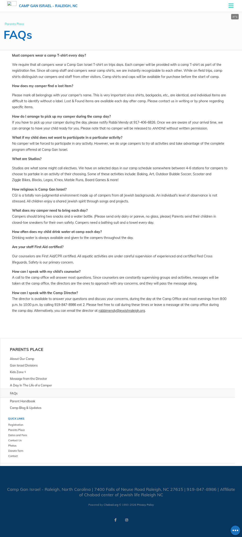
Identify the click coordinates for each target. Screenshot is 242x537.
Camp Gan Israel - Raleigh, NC (48, 6)
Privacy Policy (145, 504)
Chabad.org (111, 504)
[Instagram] (126, 519)
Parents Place (14, 24)
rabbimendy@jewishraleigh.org (122, 311)
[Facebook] (115, 519)
